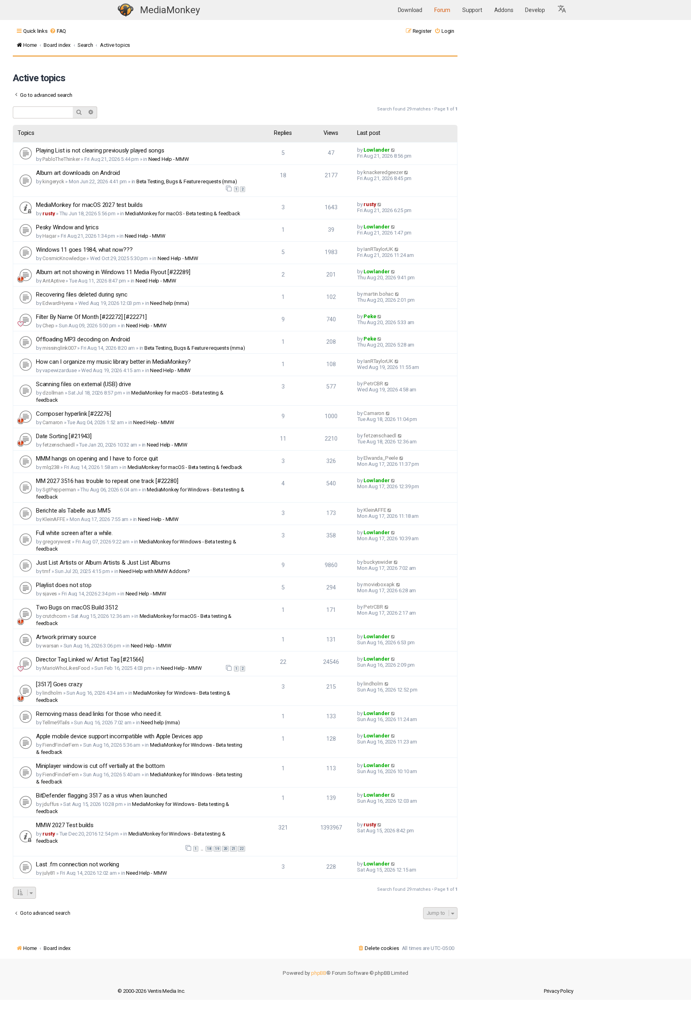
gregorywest (56, 542)
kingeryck (53, 181)
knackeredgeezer (383, 172)
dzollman (52, 393)
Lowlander (376, 150)
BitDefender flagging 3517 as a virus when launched (101, 795)
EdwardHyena (58, 303)
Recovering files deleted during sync (82, 294)
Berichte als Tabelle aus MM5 (73, 510)
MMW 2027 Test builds (65, 825)
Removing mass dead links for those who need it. (99, 713)
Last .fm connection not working (77, 864)
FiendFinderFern (60, 745)
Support (472, 10)
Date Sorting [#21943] (64, 436)
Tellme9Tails (56, 722)
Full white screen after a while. (74, 533)
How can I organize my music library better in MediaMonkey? (113, 361)
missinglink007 (59, 348)
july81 (48, 873)
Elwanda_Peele (380, 458)
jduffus (50, 804)
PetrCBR (373, 384)
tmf (46, 571)
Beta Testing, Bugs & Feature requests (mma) (186, 181)
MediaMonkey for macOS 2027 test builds (89, 204)
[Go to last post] (393, 150)
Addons (503, 10)
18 (209, 849)
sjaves (49, 594)
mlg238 (50, 467)
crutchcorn (54, 616)
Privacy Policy (558, 991)
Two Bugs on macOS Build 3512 (77, 607)
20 (226, 849)
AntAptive (53, 281)
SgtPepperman (59, 490)
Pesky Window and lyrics (67, 227)
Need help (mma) (169, 303)
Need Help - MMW (168, 159)
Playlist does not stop (64, 585)
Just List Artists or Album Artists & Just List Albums (103, 562)
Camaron (52, 422)
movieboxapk (379, 584)
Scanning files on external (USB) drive (83, 384)
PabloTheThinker (61, 159)
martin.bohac (378, 294)
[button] (562, 10)
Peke (369, 316)
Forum (442, 10)
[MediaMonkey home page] (126, 10)
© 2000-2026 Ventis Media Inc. (151, 991)
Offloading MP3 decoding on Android (83, 339)
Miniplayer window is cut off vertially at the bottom (100, 766)
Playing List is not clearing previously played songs (100, 150)
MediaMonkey (170, 10)
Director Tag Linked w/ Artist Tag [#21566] (90, 659)
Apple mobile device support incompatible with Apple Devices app (119, 736)
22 (242, 849)
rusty (48, 213)
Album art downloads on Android (78, 172)
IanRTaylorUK (378, 249)
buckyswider (377, 562)
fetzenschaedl (58, 445)
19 (217, 849)
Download (410, 10)
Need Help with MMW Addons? (154, 571)
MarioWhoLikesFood (66, 668)
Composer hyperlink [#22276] (73, 413)
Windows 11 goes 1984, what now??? (84, 249)
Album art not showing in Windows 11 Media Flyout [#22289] (113, 272)
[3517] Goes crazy (59, 684)
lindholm (52, 693)
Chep (48, 326)
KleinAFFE (53, 519)
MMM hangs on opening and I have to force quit (97, 458)
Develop (535, 10)
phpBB (318, 973)
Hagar (49, 236)
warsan (50, 646)
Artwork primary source (66, 637)
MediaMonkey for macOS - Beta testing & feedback (182, 213)
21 (234, 849)
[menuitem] (58, 31)
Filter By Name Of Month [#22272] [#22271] (91, 317)
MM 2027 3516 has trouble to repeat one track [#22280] (107, 481)
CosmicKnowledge (63, 258)
